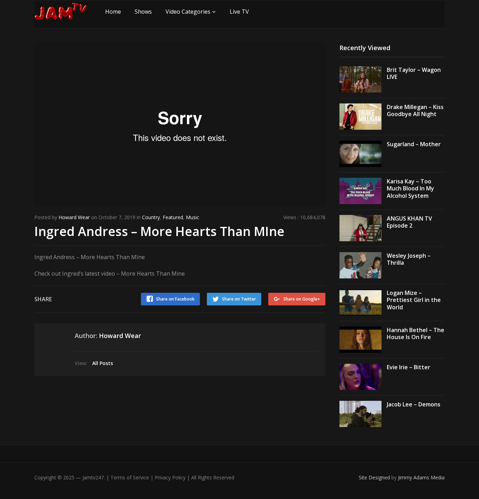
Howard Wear (74, 217)
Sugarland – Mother (414, 144)
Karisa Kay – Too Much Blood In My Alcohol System (410, 188)
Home (113, 11)
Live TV (239, 11)
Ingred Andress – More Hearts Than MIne (159, 231)
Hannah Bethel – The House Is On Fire (415, 333)
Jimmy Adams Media (421, 477)
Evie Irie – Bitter (408, 367)
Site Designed (375, 477)
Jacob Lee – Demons (413, 404)
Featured (173, 217)
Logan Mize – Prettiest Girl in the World (414, 300)
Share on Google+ (301, 299)
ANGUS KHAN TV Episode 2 (409, 222)
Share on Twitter (239, 299)
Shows (143, 11)
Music (192, 217)
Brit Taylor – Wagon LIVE (414, 73)
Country (151, 217)
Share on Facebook (175, 299)
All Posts (102, 363)
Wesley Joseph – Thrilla (409, 259)
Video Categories (188, 11)
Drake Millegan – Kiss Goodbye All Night (415, 110)
